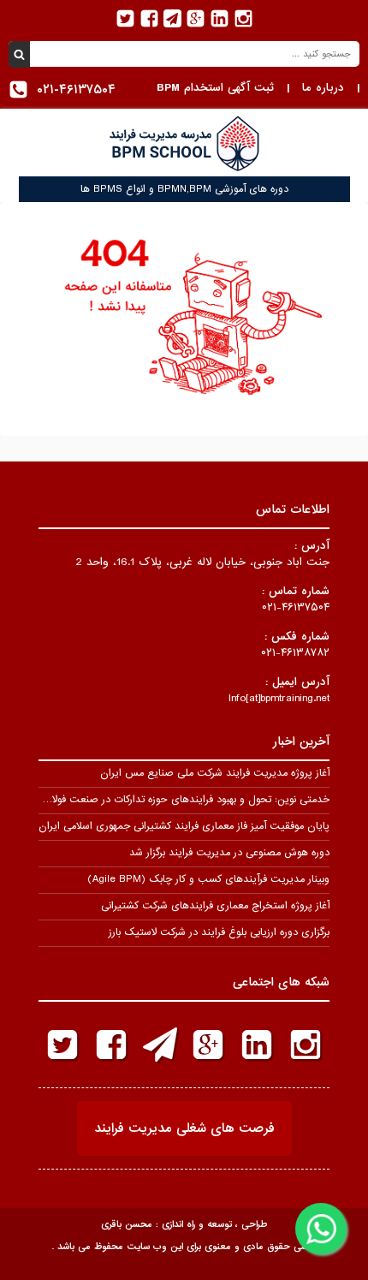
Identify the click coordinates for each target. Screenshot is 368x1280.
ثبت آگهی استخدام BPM (215, 88)
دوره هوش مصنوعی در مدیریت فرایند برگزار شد (229, 852)
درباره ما (323, 88)
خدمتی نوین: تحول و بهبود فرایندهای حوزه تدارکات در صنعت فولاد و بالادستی (164, 799)
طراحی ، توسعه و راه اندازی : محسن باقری (184, 1224)
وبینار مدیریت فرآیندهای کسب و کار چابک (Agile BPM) (208, 879)
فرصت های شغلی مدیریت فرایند (184, 1128)
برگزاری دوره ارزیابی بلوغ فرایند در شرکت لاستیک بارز (219, 932)
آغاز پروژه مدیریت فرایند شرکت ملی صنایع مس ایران (214, 773)
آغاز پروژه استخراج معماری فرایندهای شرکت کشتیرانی (215, 906)
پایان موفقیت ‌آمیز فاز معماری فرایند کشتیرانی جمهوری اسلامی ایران (184, 826)
